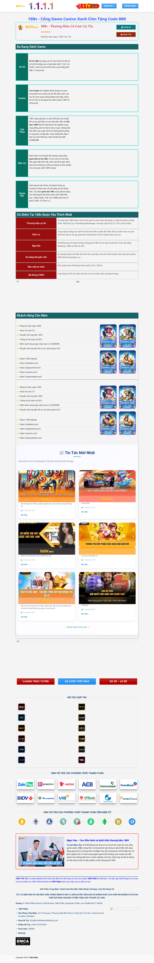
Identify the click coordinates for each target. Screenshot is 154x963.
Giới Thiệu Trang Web (49, 889)
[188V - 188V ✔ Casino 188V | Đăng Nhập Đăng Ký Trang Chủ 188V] (20, 6)
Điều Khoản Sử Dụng (88, 889)
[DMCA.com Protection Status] (23, 941)
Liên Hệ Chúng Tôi (106, 889)
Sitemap (21, 933)
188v (80, 848)
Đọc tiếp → (25, 515)
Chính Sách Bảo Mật (69, 889)
